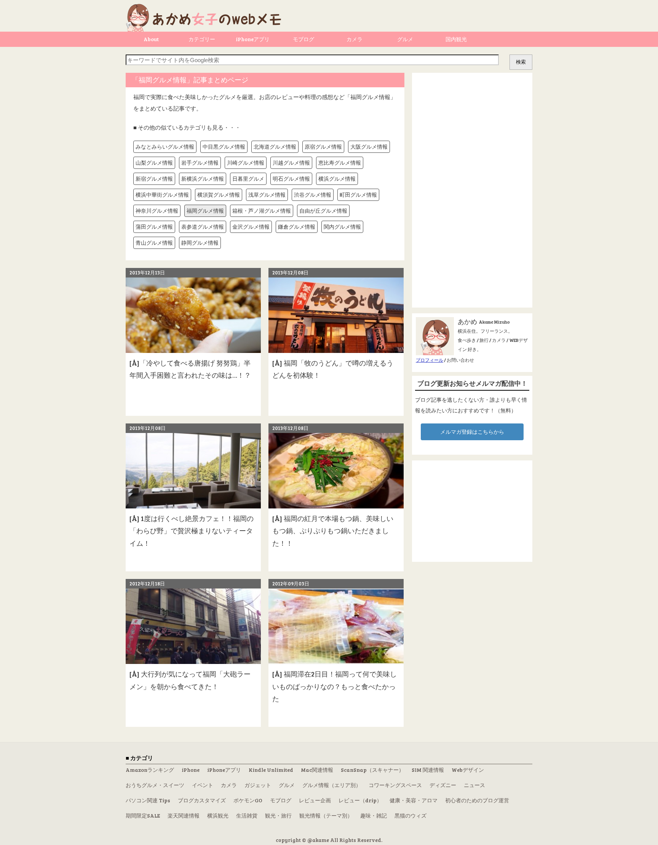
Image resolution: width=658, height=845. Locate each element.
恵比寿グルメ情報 (339, 162)
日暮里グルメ (248, 178)
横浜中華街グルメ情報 (162, 194)
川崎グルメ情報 (245, 162)
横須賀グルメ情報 (218, 194)
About (151, 39)
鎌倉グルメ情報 (296, 226)
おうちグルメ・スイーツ (155, 785)
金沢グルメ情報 (251, 226)
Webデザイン (468, 769)
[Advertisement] (472, 190)
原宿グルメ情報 (323, 146)
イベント (202, 785)
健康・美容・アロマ (414, 800)
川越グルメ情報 (291, 162)
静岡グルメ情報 (200, 242)
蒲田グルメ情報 (154, 226)
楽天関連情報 (184, 815)
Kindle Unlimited (271, 769)
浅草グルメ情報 (267, 194)
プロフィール (429, 360)
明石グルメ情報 (291, 178)
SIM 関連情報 (428, 769)
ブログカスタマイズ (202, 800)
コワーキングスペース (395, 785)
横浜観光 (217, 815)
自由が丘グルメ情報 (323, 210)
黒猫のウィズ (410, 815)
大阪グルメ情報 (369, 146)
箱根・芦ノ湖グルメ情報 (261, 210)
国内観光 (456, 39)
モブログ (303, 39)
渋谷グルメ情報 (312, 194)
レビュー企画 (315, 800)
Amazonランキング (150, 769)
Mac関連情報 (317, 769)
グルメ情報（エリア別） (331, 785)
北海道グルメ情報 (275, 146)
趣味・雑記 (373, 815)
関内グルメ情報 (342, 226)
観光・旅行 (278, 815)
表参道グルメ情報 (202, 226)
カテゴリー (201, 39)
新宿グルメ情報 (154, 178)
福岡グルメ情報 (205, 210)
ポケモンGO (247, 800)
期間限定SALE (143, 815)
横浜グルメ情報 (337, 178)
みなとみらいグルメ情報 (165, 146)
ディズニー (443, 785)
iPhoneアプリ (253, 39)
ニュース (474, 785)
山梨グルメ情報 (154, 162)
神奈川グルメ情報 (157, 210)
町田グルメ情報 (358, 194)
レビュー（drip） (360, 800)
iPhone (191, 769)
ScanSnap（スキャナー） (372, 769)
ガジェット (257, 785)
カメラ (355, 39)
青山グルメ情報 (154, 242)
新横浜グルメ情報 (202, 178)
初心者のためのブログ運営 (477, 800)
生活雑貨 (246, 815)
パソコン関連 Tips (148, 800)
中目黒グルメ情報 (224, 146)
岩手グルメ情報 (200, 162)
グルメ (405, 39)
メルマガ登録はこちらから (472, 431)
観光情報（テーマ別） (326, 815)
